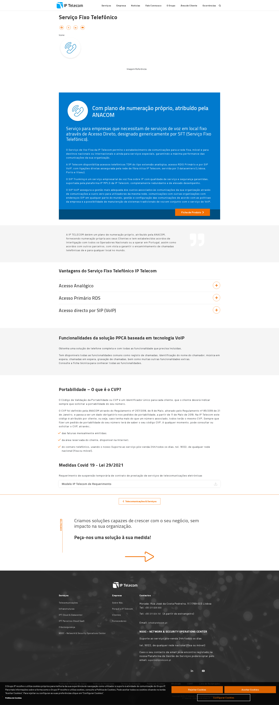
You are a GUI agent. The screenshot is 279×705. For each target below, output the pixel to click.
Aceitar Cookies (250, 689)
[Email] (82, 27)
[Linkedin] (195, 670)
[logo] (70, 5)
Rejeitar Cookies (197, 689)
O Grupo (171, 5)
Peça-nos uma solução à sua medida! (112, 537)
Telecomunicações (68, 602)
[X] (68, 27)
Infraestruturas (67, 609)
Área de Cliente (189, 5)
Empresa (121, 5)
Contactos (61, 525)
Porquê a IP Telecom (122, 609)
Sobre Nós (117, 602)
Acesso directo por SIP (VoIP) (87, 310)
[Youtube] (207, 670)
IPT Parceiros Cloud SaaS (71, 621)
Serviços (106, 5)
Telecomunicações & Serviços (141, 501)
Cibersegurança (67, 627)
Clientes (116, 615)
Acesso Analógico (76, 286)
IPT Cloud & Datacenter (71, 615)
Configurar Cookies (223, 697)
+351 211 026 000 (153, 607)
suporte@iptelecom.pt (159, 660)
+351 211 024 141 (153, 614)
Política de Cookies (13, 698)
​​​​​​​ (139, 557)
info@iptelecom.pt (157, 623)
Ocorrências (209, 5)
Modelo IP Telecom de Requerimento (86, 484)
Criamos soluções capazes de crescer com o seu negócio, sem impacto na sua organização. (136, 523)
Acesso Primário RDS (80, 298)
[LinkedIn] (75, 27)
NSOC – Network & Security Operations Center (82, 633)
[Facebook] (61, 27)
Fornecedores (119, 621)
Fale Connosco (153, 5)
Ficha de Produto (191, 212)
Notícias (135, 5)
